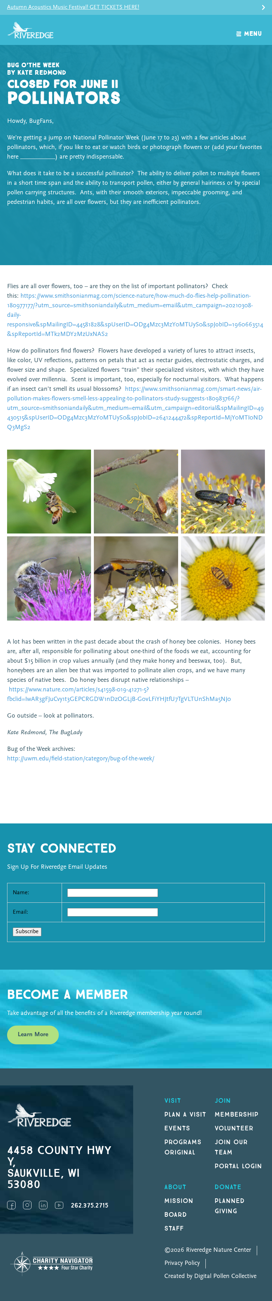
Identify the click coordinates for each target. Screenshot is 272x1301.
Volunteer (234, 1128)
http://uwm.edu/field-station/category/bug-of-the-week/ (80, 759)
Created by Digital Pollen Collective (210, 1276)
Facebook (11, 1205)
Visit (172, 1101)
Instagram (27, 1205)
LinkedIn (43, 1205)
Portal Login (238, 1166)
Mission (178, 1201)
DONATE (228, 1187)
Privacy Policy (182, 1263)
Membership (237, 1115)
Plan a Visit (185, 1115)
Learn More (33, 1035)
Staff (174, 1229)
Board (175, 1215)
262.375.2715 (89, 1206)
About (175, 1187)
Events (177, 1128)
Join (223, 1101)
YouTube (59, 1205)
